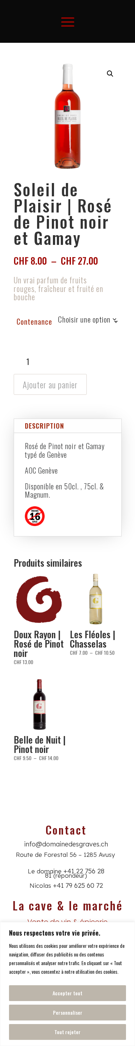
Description (44, 425)
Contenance (34, 321)
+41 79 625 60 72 (78, 885)
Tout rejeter (67, 1032)
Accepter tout (67, 993)
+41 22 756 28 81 (74, 873)
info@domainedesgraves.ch (66, 844)
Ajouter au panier (50, 384)
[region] (67, 984)
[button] (110, 73)
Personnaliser (67, 1012)
